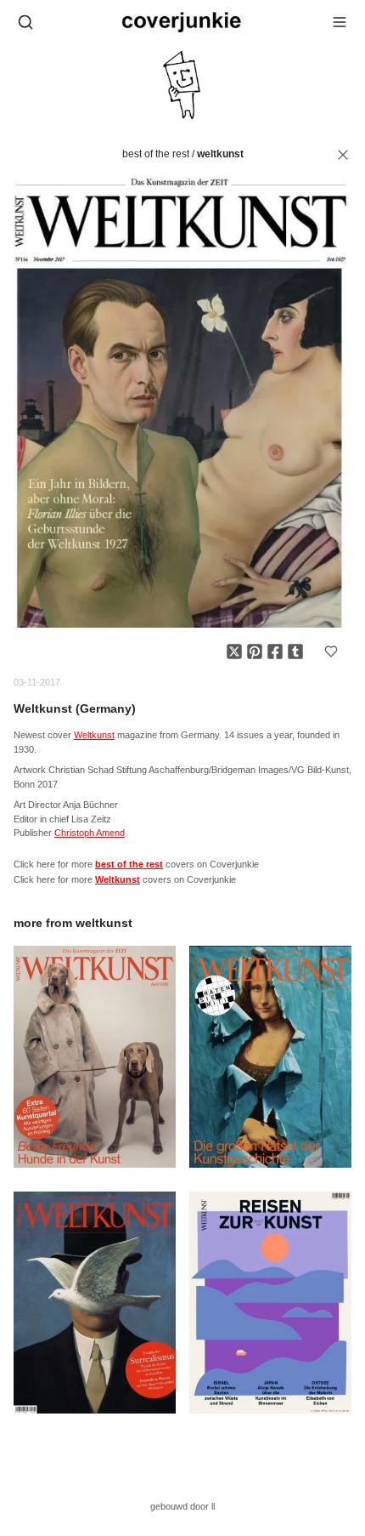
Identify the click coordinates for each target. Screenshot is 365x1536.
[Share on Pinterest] (254, 651)
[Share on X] (234, 651)
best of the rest (155, 154)
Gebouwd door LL (182, 1506)
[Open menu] (339, 22)
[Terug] (342, 154)
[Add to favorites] (331, 651)
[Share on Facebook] (275, 651)
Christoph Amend (89, 833)
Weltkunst (220, 154)
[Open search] (25, 22)
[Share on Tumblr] (295, 651)
